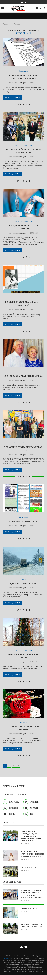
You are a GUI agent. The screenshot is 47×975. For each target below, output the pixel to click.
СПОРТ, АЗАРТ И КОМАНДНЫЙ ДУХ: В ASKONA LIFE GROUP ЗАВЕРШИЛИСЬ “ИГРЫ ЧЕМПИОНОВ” (31, 836)
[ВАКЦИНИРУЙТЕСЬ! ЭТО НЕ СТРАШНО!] (23, 203)
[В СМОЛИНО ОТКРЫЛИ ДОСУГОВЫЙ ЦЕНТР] (23, 424)
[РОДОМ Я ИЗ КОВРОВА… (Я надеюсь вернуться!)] (23, 279)
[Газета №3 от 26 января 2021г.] (23, 498)
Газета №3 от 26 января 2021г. (23, 521)
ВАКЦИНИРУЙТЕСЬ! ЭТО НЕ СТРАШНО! (23, 227)
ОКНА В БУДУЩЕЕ (29, 908)
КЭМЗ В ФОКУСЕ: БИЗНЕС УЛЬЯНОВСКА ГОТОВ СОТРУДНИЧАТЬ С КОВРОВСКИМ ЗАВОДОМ (32, 894)
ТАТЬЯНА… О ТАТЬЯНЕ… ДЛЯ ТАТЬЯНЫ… (23, 728)
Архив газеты (23, 517)
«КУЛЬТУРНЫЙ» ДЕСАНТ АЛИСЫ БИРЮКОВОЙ (23, 151)
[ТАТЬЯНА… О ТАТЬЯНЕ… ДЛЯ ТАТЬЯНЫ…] (23, 703)
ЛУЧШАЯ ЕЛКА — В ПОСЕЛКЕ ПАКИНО (23, 656)
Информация (23, 71)
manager (22, 82)
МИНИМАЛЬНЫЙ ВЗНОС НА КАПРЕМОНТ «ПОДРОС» (23, 77)
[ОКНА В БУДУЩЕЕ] (10, 912)
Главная (5, 24)
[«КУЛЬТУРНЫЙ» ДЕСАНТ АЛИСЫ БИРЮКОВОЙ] (23, 126)
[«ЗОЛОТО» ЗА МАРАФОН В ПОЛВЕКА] (23, 353)
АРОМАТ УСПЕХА (28, 867)
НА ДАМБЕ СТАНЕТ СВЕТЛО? (23, 583)
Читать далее (11, 97)
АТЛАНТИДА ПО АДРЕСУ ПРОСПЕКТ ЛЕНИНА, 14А (32, 925)
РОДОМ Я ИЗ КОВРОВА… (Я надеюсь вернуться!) (23, 303)
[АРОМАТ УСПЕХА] (10, 871)
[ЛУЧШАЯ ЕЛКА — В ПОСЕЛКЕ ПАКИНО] (23, 632)
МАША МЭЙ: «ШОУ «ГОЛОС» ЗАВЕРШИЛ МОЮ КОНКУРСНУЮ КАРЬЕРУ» (32, 853)
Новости (16, 145)
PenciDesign (7, 958)
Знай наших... (23, 298)
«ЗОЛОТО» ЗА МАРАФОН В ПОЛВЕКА (23, 375)
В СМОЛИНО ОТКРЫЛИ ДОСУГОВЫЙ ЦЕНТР (23, 449)
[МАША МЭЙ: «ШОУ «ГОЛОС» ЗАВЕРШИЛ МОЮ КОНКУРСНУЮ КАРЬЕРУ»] (10, 855)
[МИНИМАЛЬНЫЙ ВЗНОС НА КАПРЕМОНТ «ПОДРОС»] (23, 52)
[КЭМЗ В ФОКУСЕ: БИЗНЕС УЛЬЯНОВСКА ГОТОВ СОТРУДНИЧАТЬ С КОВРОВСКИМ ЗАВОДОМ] (10, 894)
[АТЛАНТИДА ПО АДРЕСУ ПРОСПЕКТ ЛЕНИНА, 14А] (10, 928)
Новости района (28, 145)
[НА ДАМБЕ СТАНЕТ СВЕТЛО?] (23, 561)
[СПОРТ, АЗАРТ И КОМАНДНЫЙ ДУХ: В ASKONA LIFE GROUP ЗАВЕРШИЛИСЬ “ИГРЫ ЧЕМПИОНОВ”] (10, 835)
